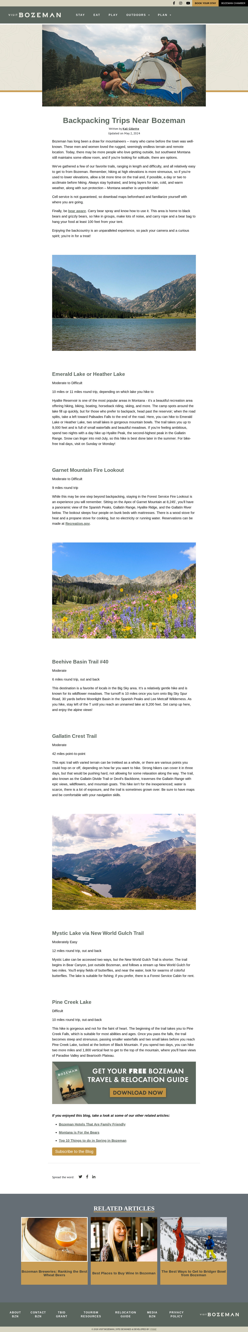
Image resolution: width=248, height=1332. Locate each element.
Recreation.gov (77, 523)
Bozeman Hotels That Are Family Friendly (92, 1124)
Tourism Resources (91, 1314)
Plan (163, 15)
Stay (80, 15)
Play (113, 15)
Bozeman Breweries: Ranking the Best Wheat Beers (54, 1273)
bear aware (77, 211)
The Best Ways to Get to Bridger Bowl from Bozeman (193, 1273)
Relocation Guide (125, 1314)
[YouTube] (188, 3)
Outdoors (136, 15)
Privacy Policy (176, 1314)
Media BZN (152, 1314)
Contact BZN (38, 1314)
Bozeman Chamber (233, 3)
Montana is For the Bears (79, 1132)
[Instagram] (180, 3)
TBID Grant (61, 1314)
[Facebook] (174, 3)
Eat (96, 15)
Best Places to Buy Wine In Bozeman (124, 1273)
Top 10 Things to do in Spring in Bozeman (92, 1140)
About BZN (15, 1314)
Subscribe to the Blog (74, 1151)
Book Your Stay (205, 3)
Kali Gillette (131, 129)
